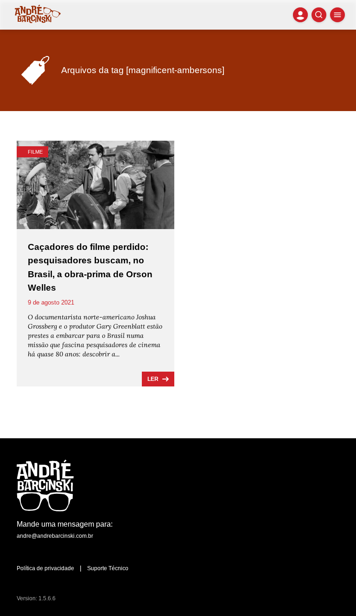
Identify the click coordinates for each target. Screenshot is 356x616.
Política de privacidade (45, 568)
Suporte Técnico (107, 568)
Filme (35, 152)
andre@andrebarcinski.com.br (55, 536)
